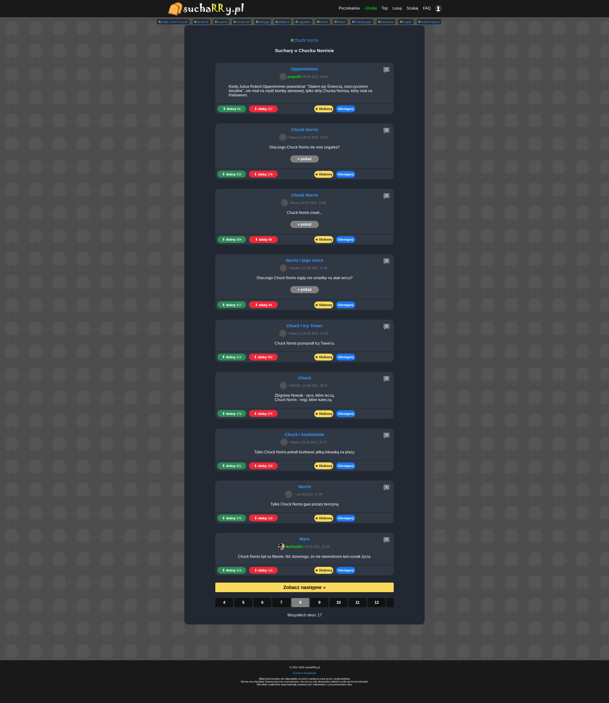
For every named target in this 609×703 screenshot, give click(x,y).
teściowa (387, 22)
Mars (304, 539)
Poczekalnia (349, 8)
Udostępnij (346, 109)
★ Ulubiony (323, 109)
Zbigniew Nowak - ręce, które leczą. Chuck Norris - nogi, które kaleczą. (305, 397)
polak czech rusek (174, 22)
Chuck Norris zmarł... (304, 213)
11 (357, 602)
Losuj (397, 8)
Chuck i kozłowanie (304, 434)
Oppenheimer (304, 69)
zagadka (304, 22)
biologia (263, 22)
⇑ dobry (232, 109)
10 (338, 602)
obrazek (202, 22)
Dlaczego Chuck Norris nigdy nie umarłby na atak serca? (305, 278)
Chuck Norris (304, 129)
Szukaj (412, 8)
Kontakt (297, 673)
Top (385, 8)
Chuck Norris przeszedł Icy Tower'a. (305, 343)
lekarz (323, 22)
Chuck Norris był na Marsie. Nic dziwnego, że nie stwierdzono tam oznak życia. (304, 556)
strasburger (363, 22)
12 (376, 602)
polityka (283, 22)
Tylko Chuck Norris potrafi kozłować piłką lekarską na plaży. (304, 452)
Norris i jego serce (304, 260)
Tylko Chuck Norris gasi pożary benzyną (304, 504)
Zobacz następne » (304, 587)
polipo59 (294, 77)
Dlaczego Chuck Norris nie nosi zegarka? (305, 147)
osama (222, 22)
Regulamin (310, 673)
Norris (304, 486)
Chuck (304, 378)
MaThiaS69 (294, 547)
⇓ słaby (263, 109)
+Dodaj (370, 8)
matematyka (430, 22)
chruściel (243, 22)
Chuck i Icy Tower (304, 325)
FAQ (427, 8)
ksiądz (407, 22)
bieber (341, 22)
